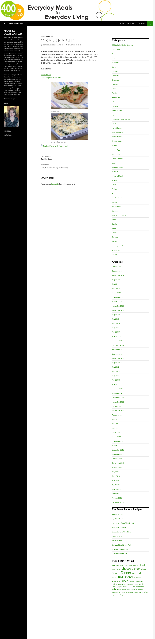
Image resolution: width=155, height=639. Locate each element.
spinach (140, 589)
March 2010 (116, 489)
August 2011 (116, 415)
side (114, 589)
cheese (126, 568)
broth (142, 565)
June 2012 (116, 371)
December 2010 (118, 450)
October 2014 (117, 271)
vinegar (122, 595)
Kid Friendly (116, 154)
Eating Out (116, 97)
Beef (113, 58)
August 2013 (116, 315)
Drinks (114, 93)
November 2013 (118, 306)
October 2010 (117, 459)
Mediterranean (117, 167)
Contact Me (141, 23)
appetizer (115, 565)
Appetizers (116, 49)
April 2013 (116, 332)
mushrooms (139, 581)
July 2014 (115, 284)
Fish (113, 115)
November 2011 (118, 402)
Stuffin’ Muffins (117, 514)
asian (121, 565)
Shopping (115, 211)
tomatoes (129, 592)
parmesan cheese (133, 584)
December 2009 (118, 502)
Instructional (117, 137)
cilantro (143, 569)
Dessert (115, 84)
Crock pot (115, 80)
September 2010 (118, 463)
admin (61, 45)
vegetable (143, 592)
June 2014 (116, 288)
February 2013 (117, 341)
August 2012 (116, 363)
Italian (114, 145)
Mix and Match (47, 36)
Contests (115, 76)
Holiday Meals (117, 132)
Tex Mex (115, 237)
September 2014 (118, 275)
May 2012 (115, 376)
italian (114, 577)
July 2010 (115, 472)
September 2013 (118, 310)
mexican (132, 581)
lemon (138, 577)
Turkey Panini (117, 540)
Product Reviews (118, 198)
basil (126, 565)
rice (129, 587)
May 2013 (115, 328)
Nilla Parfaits (117, 536)
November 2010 (118, 454)
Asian (114, 54)
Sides (114, 220)
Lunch (114, 163)
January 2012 (117, 393)
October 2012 (117, 354)
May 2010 (115, 480)
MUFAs (114, 180)
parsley (142, 584)
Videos (114, 254)
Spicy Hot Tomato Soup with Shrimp (54, 166)
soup (128, 590)
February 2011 (117, 441)
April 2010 (116, 485)
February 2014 (117, 297)
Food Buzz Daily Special (121, 119)
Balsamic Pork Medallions (121, 532)
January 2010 (117, 498)
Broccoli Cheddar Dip (120, 549)
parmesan (122, 584)
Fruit (114, 124)
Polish (114, 189)
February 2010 (117, 493)
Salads (114, 202)
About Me (130, 23)
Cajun (114, 67)
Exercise (115, 106)
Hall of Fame (116, 128)
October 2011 (117, 406)
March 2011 (116, 437)
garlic (139, 573)
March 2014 (116, 293)
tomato (122, 592)
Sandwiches (116, 206)
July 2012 (115, 367)
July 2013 (115, 319)
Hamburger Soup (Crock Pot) (123, 523)
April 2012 (116, 380)
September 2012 (118, 358)
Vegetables (116, 250)
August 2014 (116, 280)
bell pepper (136, 565)
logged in (55, 184)
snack (124, 589)
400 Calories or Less (13, 23)
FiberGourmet (117, 110)
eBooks (114, 102)
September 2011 (118, 411)
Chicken (115, 71)
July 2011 (115, 419)
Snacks (114, 224)
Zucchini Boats (46, 157)
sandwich (140, 587)
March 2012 (116, 384)
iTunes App (116, 150)
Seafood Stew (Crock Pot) (121, 545)
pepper (119, 587)
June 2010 (116, 476)
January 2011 (117, 445)
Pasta (114, 185)
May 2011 (115, 428)
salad (133, 587)
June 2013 (116, 323)
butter (114, 569)
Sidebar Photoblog (119, 215)
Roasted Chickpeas (119, 527)
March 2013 (116, 336)
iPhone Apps (116, 141)
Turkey (114, 241)
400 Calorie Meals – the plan (122, 45)
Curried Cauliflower (119, 554)
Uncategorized (117, 246)
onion (114, 584)
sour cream (134, 589)
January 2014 (117, 301)
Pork (114, 193)
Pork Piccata (46, 74)
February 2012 (117, 389)
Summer (115, 233)
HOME (122, 23)
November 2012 (118, 349)
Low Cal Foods (117, 158)
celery (118, 569)
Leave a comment (74, 45)
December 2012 (118, 345)
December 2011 (118, 397)
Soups (114, 228)
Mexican (115, 172)
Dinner (114, 89)
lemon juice (116, 581)
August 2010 (116, 467)
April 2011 (116, 432)
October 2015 (117, 267)
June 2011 (116, 424)
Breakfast (115, 62)
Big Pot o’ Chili (117, 519)
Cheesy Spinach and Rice (51, 77)
